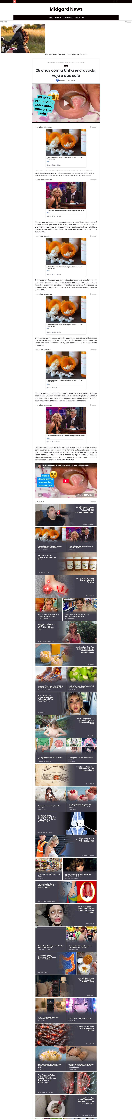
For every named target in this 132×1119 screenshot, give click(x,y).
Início (50, 62)
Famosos (77, 17)
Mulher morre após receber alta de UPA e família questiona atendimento (37, 1)
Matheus (61, 80)
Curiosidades (68, 17)
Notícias (58, 17)
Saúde (51, 17)
